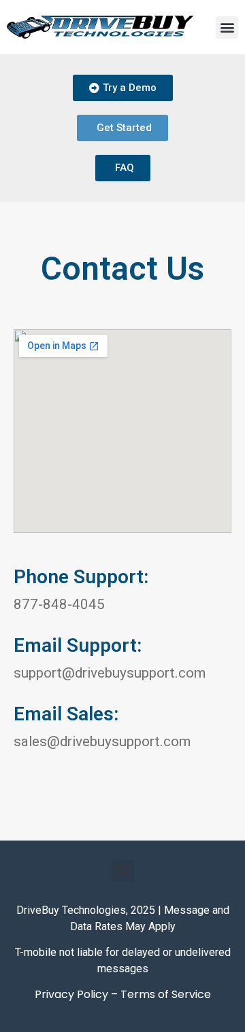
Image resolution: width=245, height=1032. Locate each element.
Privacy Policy (71, 994)
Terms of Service (165, 994)
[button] (227, 27)
